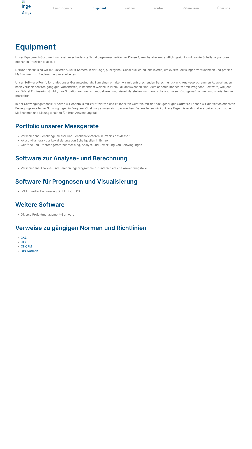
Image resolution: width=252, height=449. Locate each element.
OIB (23, 242)
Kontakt (159, 8)
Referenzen (191, 8)
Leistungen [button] (61, 8)
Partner (130, 8)
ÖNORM (26, 246)
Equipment (98, 8)
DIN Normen (29, 251)
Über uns (223, 8)
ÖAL (24, 237)
